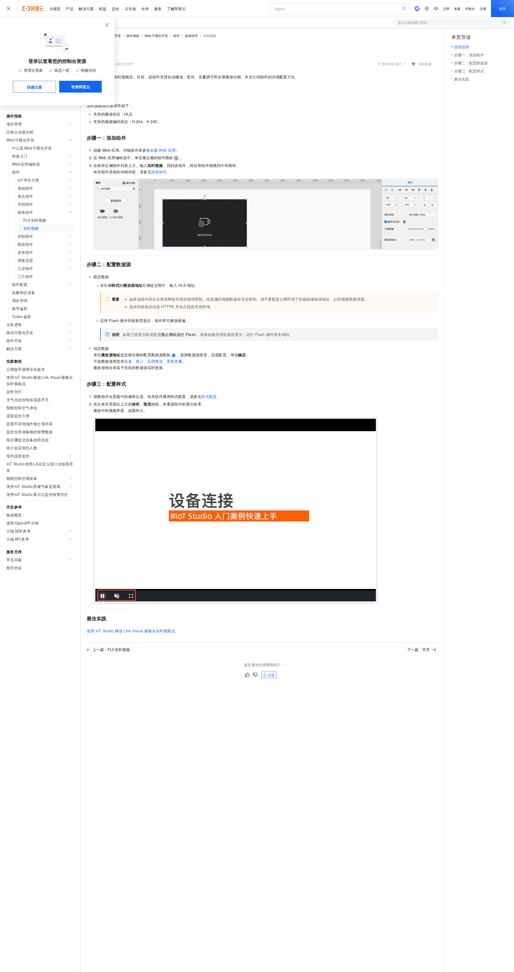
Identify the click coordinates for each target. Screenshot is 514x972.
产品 (69, 8)
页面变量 (174, 361)
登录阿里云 (80, 86)
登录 (502, 8)
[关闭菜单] (8, 8)
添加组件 (159, 171)
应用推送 (155, 361)
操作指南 (132, 35)
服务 (158, 8)
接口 (139, 361)
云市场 (130, 8)
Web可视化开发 (156, 35)
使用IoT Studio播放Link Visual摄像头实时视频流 (131, 630)
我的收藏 (424, 64)
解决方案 (86, 8)
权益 (103, 8)
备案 (457, 8)
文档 (446, 8)
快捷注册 (34, 87)
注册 (483, 8)
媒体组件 (191, 35)
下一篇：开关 (418, 649)
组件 (176, 35)
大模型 (55, 8)
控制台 (470, 8)
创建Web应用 (163, 150)
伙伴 (145, 8)
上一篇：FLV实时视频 (111, 649)
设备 (128, 361)
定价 (115, 8)
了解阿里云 (176, 8)
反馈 (271, 674)
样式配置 (209, 396)
